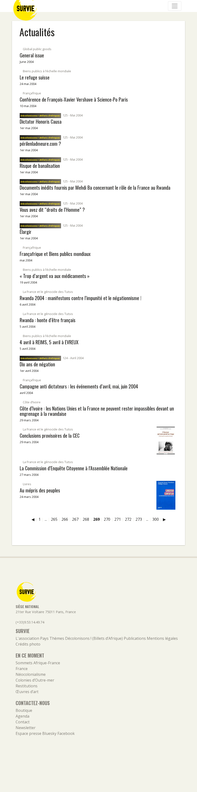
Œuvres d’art (27, 691)
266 (65, 519)
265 (54, 519)
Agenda (22, 716)
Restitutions (26, 686)
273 (138, 519)
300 (155, 519)
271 (117, 519)
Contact (23, 722)
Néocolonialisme (31, 674)
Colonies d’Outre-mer (35, 680)
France (22, 668)
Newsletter (26, 727)
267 (75, 519)
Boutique (24, 710)
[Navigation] (174, 6)
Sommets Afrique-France (38, 662)
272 (128, 519)
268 (86, 519)
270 (107, 519)
